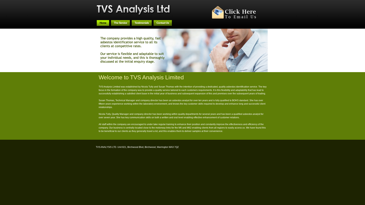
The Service (120, 22)
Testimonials (142, 22)
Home (103, 22)
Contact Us (162, 22)
